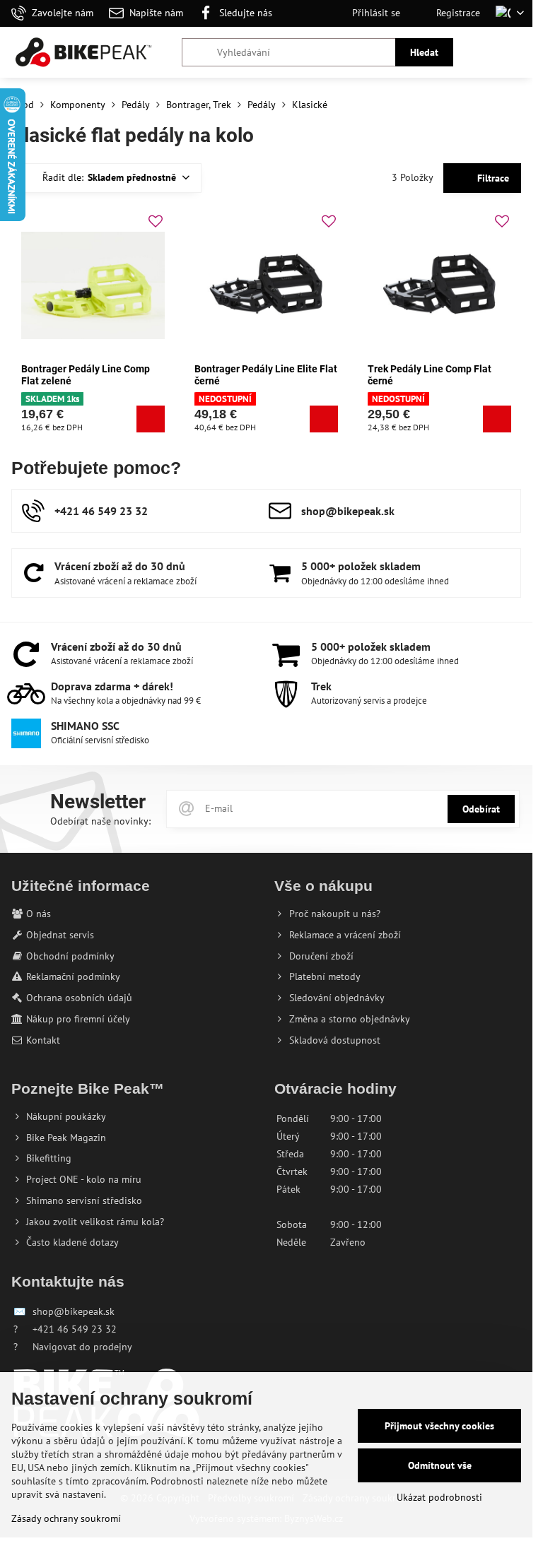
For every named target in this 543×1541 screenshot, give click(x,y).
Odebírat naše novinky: (100, 821)
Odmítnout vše (440, 1465)
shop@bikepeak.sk (74, 1311)
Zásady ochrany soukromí (66, 1518)
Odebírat (481, 809)
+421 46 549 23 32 (75, 1329)
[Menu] (515, 52)
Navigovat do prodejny (82, 1346)
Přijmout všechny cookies (439, 1425)
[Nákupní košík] (481, 52)
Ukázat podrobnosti (439, 1497)
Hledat (424, 52)
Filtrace (491, 178)
